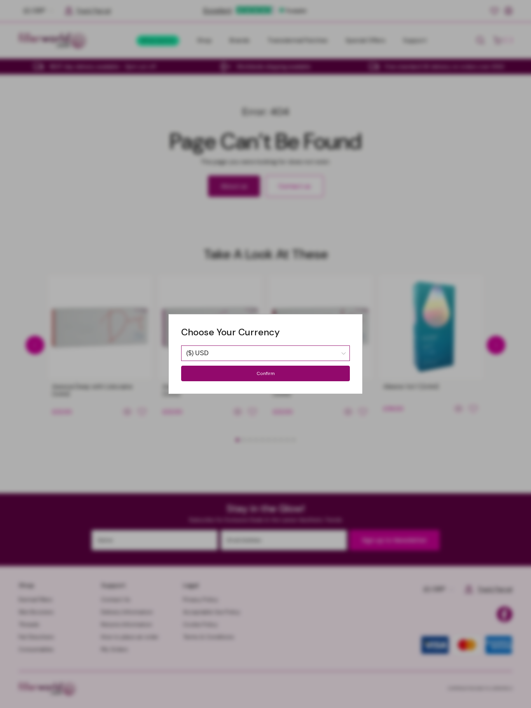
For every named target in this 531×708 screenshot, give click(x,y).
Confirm (266, 373)
